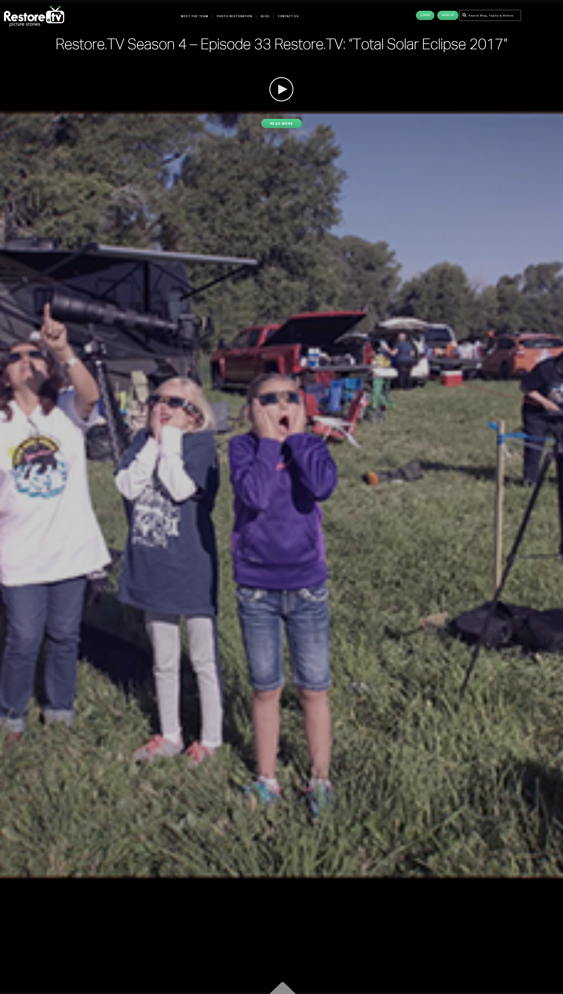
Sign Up (448, 15)
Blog (265, 16)
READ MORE (281, 123)
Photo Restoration (234, 16)
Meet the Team (194, 16)
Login (425, 15)
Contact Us (288, 16)
